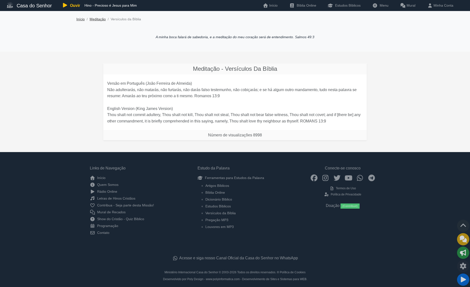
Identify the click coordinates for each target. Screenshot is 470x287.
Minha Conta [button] (443, 5)
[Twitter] (337, 178)
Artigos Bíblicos (217, 186)
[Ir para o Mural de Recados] (463, 239)
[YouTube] (348, 178)
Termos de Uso (345, 188)
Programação (107, 226)
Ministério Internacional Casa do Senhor (191, 272)
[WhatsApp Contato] (360, 178)
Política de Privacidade (345, 194)
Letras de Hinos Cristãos (115, 198)
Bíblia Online (306, 5)
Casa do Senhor (33, 5)
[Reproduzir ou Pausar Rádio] (463, 280)
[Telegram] (371, 178)
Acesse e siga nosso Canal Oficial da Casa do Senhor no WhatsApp (238, 258)
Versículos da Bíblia (220, 213)
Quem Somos (107, 185)
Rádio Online (106, 191)
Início (80, 19)
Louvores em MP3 (219, 227)
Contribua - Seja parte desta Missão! (125, 205)
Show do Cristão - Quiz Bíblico (120, 219)
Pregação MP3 (216, 220)
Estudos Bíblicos (347, 5)
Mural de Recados (111, 212)
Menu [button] (383, 5)
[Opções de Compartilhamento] (463, 253)
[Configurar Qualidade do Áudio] (463, 266)
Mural (410, 5)
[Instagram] (325, 178)
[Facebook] (314, 178)
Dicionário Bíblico (218, 199)
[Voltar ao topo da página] (463, 226)
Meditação (98, 19)
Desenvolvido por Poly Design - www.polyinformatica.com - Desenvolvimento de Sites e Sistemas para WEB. (235, 279)
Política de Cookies (293, 272)
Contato (102, 233)
